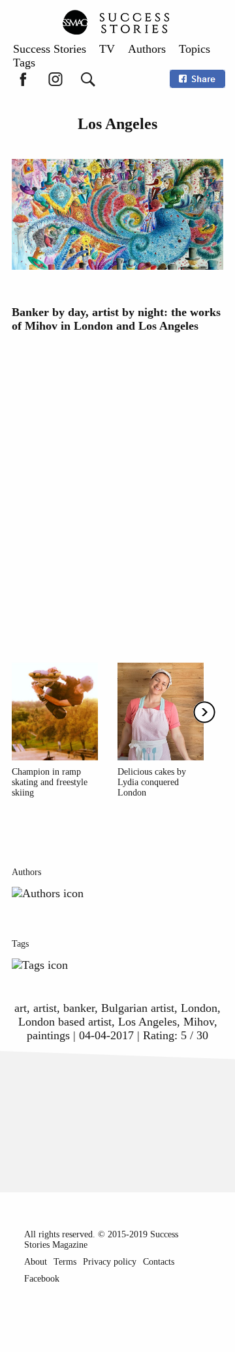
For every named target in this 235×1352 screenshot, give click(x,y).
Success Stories (49, 48)
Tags (24, 62)
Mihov (198, 1021)
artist (45, 1007)
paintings (48, 1035)
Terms (65, 1262)
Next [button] (204, 712)
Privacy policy (109, 1262)
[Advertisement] (117, 490)
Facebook (41, 1279)
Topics (194, 48)
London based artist (65, 1021)
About (35, 1262)
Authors (147, 48)
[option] (55, 730)
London (199, 1007)
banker (79, 1007)
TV (107, 48)
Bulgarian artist (137, 1007)
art (20, 1007)
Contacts (158, 1262)
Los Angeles (147, 1021)
